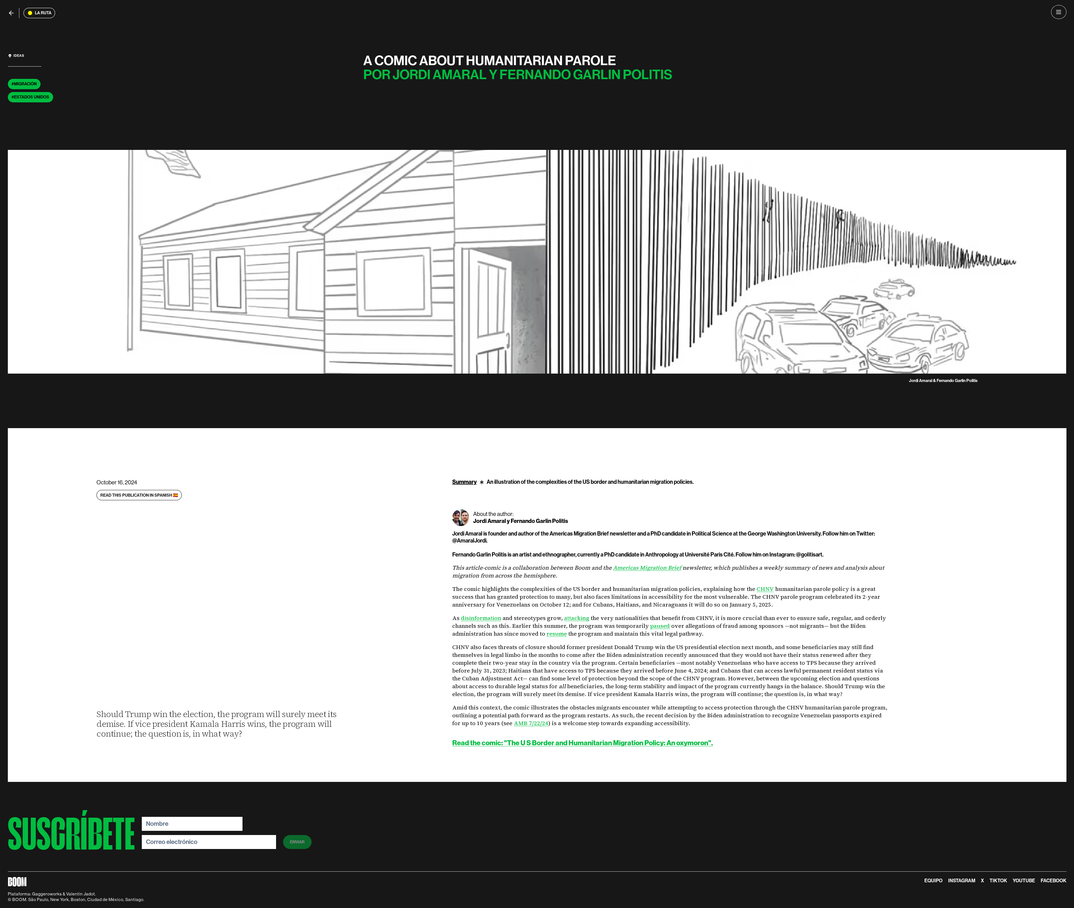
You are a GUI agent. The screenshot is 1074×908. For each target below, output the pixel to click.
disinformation (481, 618)
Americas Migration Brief (647, 568)
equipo (933, 881)
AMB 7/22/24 (531, 723)
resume (557, 634)
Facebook (1053, 881)
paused (660, 626)
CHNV (765, 589)
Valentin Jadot (80, 894)
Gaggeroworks (47, 894)
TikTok (998, 881)
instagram (961, 881)
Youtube (1024, 881)
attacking (576, 618)
